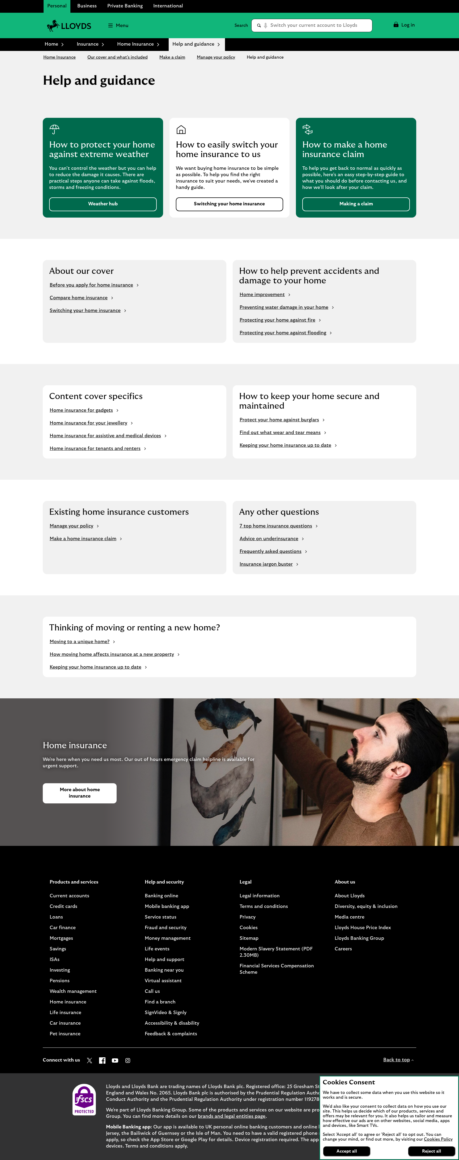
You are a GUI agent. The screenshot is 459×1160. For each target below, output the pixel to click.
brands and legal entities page (232, 1116)
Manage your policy (216, 57)
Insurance (88, 44)
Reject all (431, 1151)
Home (51, 44)
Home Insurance (135, 44)
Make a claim (172, 57)
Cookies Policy (438, 1139)
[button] (404, 25)
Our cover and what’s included (117, 57)
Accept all (347, 1151)
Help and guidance (265, 57)
